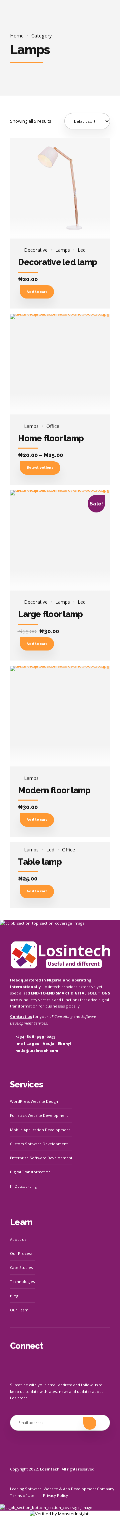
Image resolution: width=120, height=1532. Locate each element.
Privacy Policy (55, 1495)
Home (17, 36)
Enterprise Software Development (41, 1157)
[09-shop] (60, 716)
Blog (14, 1295)
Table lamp (40, 862)
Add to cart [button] (37, 291)
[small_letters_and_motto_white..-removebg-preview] (60, 954)
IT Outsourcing (23, 1186)
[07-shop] (60, 540)
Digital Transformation (30, 1171)
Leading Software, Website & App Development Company (62, 1488)
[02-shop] (60, 188)
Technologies (22, 1281)
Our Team (19, 1309)
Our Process (21, 1253)
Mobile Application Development (40, 1129)
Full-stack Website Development (39, 1115)
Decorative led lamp (57, 262)
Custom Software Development (39, 1143)
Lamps (62, 250)
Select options (40, 467)
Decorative (36, 250)
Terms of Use (22, 1495)
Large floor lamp (50, 614)
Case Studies (21, 1267)
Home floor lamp (51, 438)
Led (82, 250)
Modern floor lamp (54, 790)
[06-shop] (60, 364)
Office (52, 426)
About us (18, 1239)
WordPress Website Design (34, 1101)
